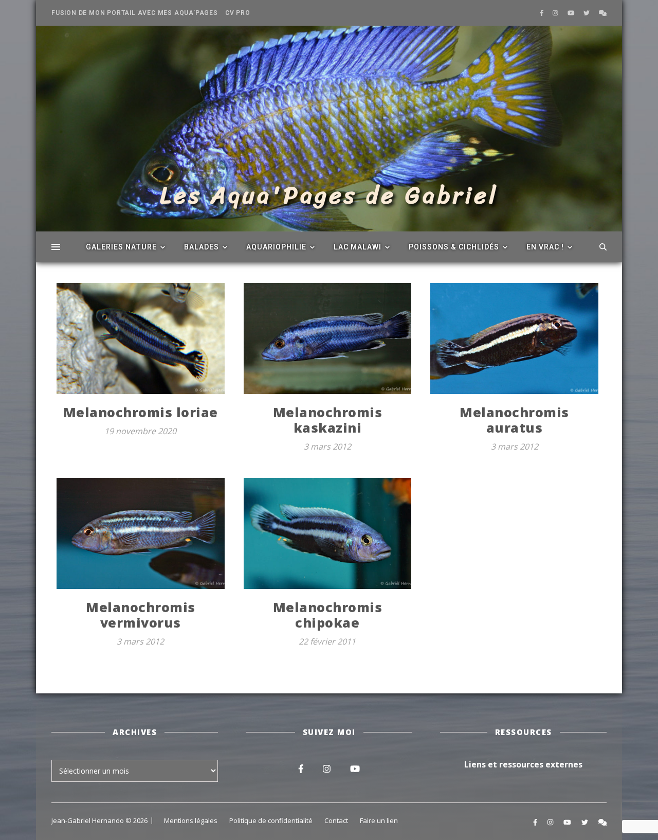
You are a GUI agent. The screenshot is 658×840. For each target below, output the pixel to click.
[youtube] (572, 12)
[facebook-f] (542, 12)
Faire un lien (379, 820)
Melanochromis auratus (514, 419)
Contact (336, 820)
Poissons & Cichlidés (454, 247)
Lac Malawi (357, 247)
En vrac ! (545, 247)
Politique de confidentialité (271, 820)
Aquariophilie (276, 247)
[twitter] (587, 12)
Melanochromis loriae (140, 412)
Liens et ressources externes (523, 764)
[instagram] (556, 12)
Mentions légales (190, 820)
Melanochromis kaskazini (327, 419)
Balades (201, 247)
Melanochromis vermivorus (140, 614)
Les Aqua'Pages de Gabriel (329, 195)
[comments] (603, 12)
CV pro (237, 12)
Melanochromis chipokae (327, 614)
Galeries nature (121, 247)
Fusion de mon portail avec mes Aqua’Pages (134, 12)
